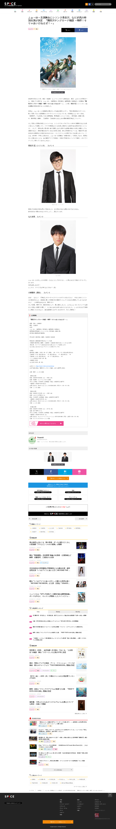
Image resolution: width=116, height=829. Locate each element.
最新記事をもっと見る (80, 713)
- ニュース (79, 802)
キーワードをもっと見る (79, 786)
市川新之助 (52, 779)
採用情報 (97, 806)
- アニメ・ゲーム (63, 808)
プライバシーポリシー (100, 810)
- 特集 (78, 810)
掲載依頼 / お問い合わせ (100, 804)
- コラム (78, 808)
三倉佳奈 (60, 528)
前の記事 (34, 519)
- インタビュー (80, 804)
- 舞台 (60, 802)
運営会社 (97, 799)
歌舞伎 (33, 779)
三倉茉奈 (43, 528)
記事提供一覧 (98, 802)
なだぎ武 (51, 528)
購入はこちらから (50, 423)
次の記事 (81, 519)
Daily (38, 612)
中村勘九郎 (82, 779)
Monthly (78, 612)
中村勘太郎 (45, 783)
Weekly (58, 612)
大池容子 (34, 532)
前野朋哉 (77, 528)
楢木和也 (43, 532)
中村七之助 (72, 779)
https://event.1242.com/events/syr (45, 366)
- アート (61, 810)
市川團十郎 (42, 779)
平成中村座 (35, 783)
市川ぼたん (62, 779)
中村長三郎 (55, 783)
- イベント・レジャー (64, 804)
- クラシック (62, 806)
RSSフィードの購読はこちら (58, 478)
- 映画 (60, 814)
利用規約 (97, 808)
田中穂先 (69, 528)
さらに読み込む (58, 770)
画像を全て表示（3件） (59, 92)
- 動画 (78, 799)
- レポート (79, 806)
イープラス (31, 790)
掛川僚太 (51, 532)
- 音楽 (60, 799)
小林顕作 (34, 528)
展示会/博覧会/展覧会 (67, 783)
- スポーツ (61, 812)
